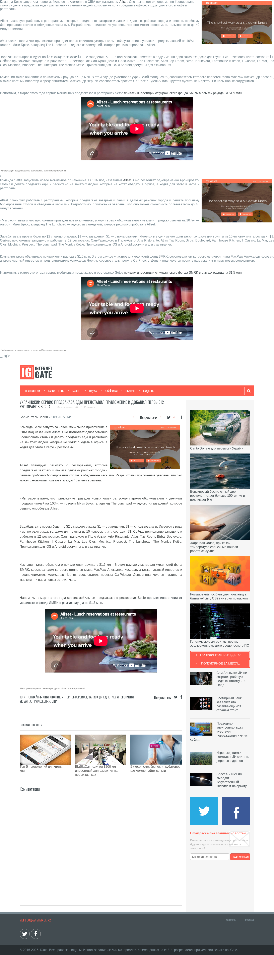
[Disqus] (101, 842)
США (54, 701)
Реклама (249, 920)
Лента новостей (68, 407)
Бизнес (76, 391)
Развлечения (56, 391)
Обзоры (130, 391)
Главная (89, 407)
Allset (123, 1)
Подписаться (240, 856)
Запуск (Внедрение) (102, 697)
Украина (25, 701)
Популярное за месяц (220, 663)
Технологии (32, 391)
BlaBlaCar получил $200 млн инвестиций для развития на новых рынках (96, 770)
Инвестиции (125, 697)
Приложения (41, 701)
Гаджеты (148, 391)
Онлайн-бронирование (44, 697)
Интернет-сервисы (74, 697)
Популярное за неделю (220, 654)
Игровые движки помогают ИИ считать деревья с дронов (232, 756)
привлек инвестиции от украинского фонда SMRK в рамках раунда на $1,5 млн (183, 93)
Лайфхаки (111, 391)
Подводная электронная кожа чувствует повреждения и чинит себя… (219, 731)
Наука (93, 391)
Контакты (231, 920)
